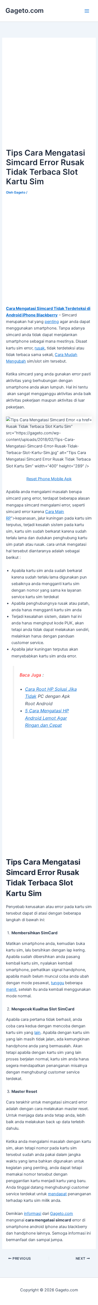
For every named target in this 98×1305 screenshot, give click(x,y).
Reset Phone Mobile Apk (49, 478)
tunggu (57, 982)
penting (52, 321)
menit (11, 989)
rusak (40, 348)
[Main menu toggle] (87, 11)
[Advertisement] (49, 93)
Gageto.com (24, 10)
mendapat (57, 1193)
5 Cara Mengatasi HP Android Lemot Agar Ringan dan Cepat (47, 718)
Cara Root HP (40, 689)
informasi (32, 1213)
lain (37, 1032)
